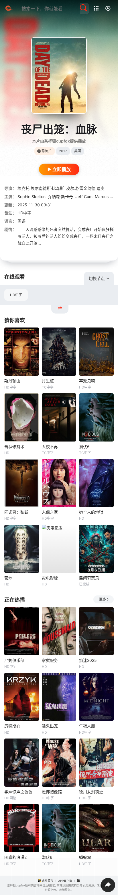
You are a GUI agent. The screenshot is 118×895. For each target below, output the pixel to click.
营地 (8, 577)
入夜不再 (50, 446)
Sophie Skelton (31, 196)
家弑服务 (50, 660)
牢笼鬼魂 (87, 380)
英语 (21, 221)
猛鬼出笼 (50, 725)
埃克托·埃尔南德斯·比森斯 (40, 188)
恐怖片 (47, 151)
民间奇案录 (89, 577)
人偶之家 (50, 512)
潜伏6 (84, 446)
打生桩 (48, 380)
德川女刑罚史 (91, 791)
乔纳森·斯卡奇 (60, 196)
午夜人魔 (87, 725)
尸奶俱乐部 (14, 660)
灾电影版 (50, 577)
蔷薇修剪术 (14, 446)
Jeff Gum (84, 196)
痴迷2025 (88, 660)
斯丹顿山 (12, 380)
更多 (102, 599)
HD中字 (16, 295)
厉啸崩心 (12, 725)
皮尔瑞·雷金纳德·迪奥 (85, 188)
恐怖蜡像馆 (52, 791)
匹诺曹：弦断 (16, 512)
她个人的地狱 (91, 512)
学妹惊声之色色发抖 (21, 791)
